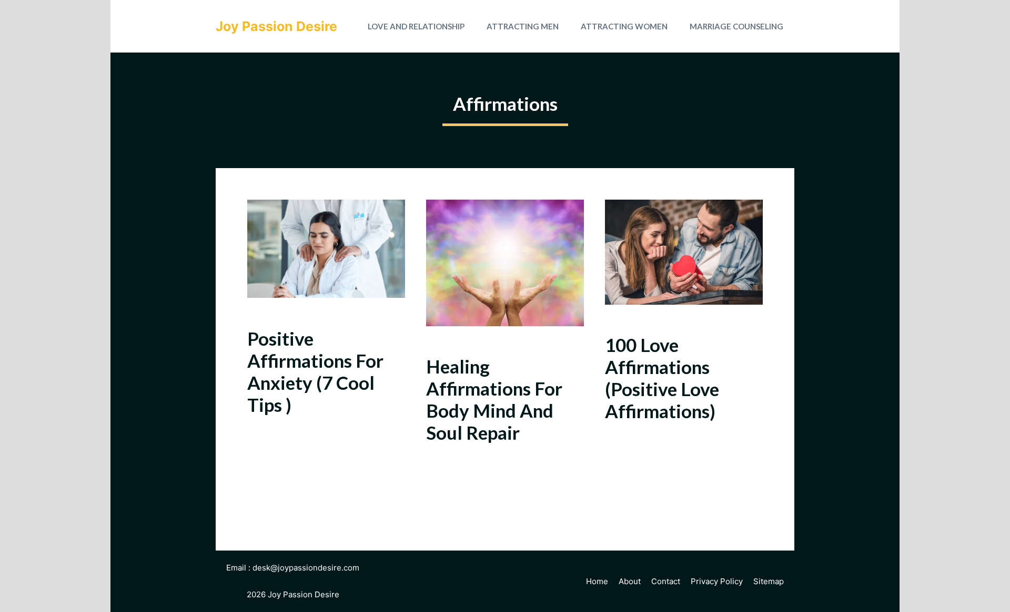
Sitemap (768, 581)
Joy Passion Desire (276, 26)
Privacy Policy (717, 581)
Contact (665, 581)
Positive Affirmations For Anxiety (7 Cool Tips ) (315, 371)
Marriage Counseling (736, 26)
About (630, 581)
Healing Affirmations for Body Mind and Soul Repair (494, 399)
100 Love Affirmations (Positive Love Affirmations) (662, 378)
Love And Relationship (416, 26)
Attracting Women (624, 26)
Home (597, 581)
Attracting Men (523, 26)
